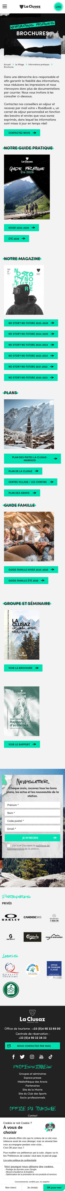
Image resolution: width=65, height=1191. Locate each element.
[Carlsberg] (32, 937)
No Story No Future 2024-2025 (28, 333)
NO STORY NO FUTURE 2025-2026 (28, 323)
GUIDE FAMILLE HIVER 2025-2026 (28, 569)
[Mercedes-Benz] (54, 918)
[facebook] (13, 1057)
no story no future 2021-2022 (28, 366)
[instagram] (32, 1057)
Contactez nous (19, 132)
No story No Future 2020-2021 (28, 377)
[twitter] (22, 1057)
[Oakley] (11, 918)
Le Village (19, 64)
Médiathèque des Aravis (32, 1081)
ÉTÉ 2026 (13, 238)
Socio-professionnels (32, 1097)
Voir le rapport (19, 744)
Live (58, 6)
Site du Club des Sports (32, 1093)
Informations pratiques (38, 64)
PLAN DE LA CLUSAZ (20, 471)
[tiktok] (50, 1057)
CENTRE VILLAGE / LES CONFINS (27, 482)
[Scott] (11, 937)
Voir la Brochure (20, 668)
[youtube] (41, 1057)
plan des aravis (19, 492)
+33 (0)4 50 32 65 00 (46, 1028)
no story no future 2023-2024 (28, 344)
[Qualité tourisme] (11, 970)
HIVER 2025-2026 (18, 227)
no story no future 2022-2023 (28, 355)
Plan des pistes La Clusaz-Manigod (30, 458)
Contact (32, 1115)
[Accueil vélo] (11, 990)
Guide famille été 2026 (23, 580)
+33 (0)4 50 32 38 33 (32, 1037)
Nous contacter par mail (34, 1046)
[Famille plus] (32, 970)
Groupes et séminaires (32, 1073)
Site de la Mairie (32, 1089)
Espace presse (32, 1077)
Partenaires (33, 1085)
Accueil (7, 64)
